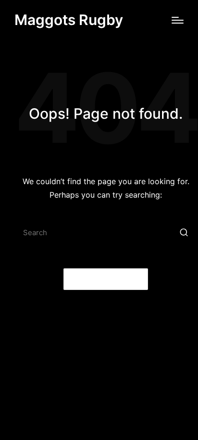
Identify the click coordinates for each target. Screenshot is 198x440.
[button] (184, 232)
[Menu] (178, 20)
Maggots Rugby (68, 20)
